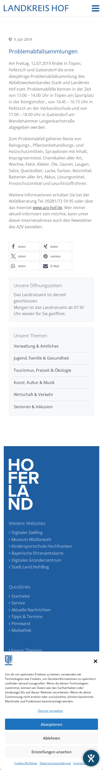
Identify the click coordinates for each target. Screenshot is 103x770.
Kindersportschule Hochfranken (42, 546)
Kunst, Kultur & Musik (34, 382)
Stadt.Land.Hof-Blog (30, 567)
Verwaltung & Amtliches (36, 346)
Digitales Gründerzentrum (36, 560)
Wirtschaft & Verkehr (33, 394)
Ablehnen (51, 738)
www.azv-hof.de (47, 207)
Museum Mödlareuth (31, 539)
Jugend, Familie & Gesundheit (41, 358)
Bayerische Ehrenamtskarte (38, 553)
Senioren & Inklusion (33, 406)
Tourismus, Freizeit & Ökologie (42, 370)
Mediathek (21, 630)
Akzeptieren (51, 724)
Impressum (81, 763)
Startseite (21, 596)
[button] (95, 661)
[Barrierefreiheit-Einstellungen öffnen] (91, 758)
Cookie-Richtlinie (25, 763)
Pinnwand (21, 623)
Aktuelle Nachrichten (31, 610)
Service (18, 603)
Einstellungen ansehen (52, 751)
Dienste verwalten (50, 711)
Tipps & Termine (27, 616)
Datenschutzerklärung (55, 763)
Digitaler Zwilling (27, 532)
